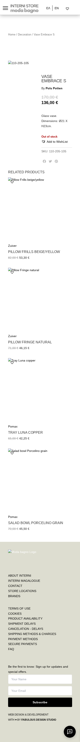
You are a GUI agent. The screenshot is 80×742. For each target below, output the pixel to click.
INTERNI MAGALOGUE (24, 580)
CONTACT (15, 586)
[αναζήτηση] (64, 9)
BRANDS (14, 596)
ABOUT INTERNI (19, 575)
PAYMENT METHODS (23, 639)
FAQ (11, 649)
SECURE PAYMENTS (22, 644)
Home (11, 34)
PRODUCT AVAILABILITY (25, 618)
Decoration (24, 34)
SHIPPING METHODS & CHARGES (32, 634)
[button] (54, 141)
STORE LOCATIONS (22, 591)
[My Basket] (76, 9)
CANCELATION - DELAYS (25, 628)
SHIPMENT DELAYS (22, 623)
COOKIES (15, 613)
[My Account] (73, 9)
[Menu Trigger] (5, 8)
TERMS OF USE (19, 608)
